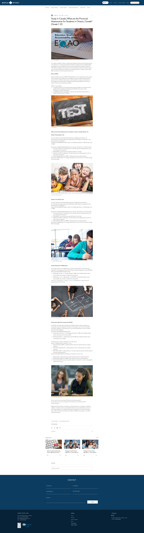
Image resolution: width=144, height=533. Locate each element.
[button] (128, 2)
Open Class (82, 7)
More (88, 7)
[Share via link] (60, 427)
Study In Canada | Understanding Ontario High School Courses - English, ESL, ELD (53, 451)
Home (72, 515)
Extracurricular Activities (73, 7)
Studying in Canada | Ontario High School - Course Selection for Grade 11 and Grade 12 (71, 451)
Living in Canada (63, 7)
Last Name (75, 485)
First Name (48, 485)
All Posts (47, 7)
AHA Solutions (118, 519)
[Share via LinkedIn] (57, 427)
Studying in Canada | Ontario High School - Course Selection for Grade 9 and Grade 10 (89, 451)
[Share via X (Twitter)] (54, 427)
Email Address (49, 491)
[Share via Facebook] (51, 427)
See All (97, 437)
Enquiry (48, 497)
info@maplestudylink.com (25, 518)
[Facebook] (113, 515)
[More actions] (92, 15)
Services (72, 517)
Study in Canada (54, 7)
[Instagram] (112, 515)
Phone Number (76, 491)
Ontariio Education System (64, 421)
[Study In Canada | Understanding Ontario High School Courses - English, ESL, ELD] (54, 444)
